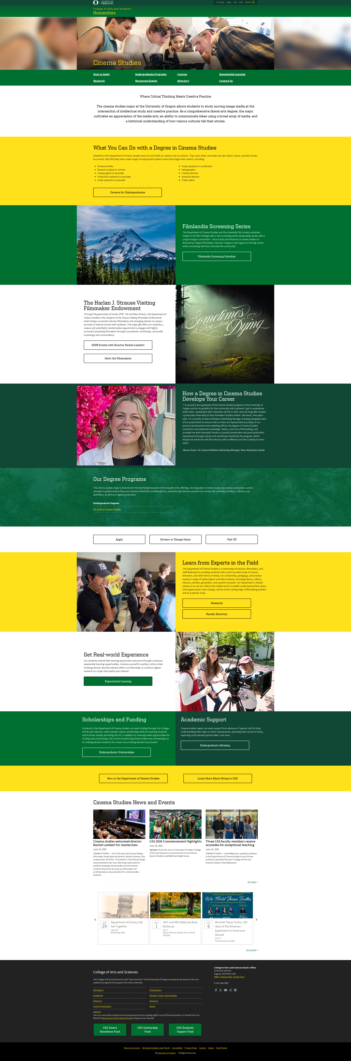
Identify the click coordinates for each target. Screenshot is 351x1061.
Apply (229, 2)
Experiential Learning (232, 74)
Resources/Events (146, 81)
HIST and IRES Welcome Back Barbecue (175, 918)
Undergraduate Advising (215, 745)
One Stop (220, 2)
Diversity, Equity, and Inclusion (163, 995)
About (152, 1006)
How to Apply (101, 74)
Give (241, 2)
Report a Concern (132, 1047)
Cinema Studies (117, 62)
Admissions (98, 990)
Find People (221, 1047)
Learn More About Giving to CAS (218, 778)
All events (251, 950)
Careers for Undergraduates (127, 192)
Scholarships (155, 990)
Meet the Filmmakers (118, 358)
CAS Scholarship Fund (147, 1029)
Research (99, 81)
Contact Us (226, 81)
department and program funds (117, 1018)
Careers (202, 1047)
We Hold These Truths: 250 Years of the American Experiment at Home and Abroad (227, 918)
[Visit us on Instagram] (230, 990)
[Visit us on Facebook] (216, 990)
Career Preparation (102, 1006)
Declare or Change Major (175, 539)
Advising (97, 1011)
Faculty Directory (216, 614)
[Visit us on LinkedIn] (235, 990)
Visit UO (232, 539)
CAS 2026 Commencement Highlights (175, 841)
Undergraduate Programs (151, 74)
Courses (182, 74)
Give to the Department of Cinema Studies (133, 778)
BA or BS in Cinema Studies (107, 509)
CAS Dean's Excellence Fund (110, 1029)
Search (248, 2)
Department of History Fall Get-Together (123, 918)
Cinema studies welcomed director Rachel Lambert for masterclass (117, 843)
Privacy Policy (191, 1047)
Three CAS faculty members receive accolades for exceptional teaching (230, 843)
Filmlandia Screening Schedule (217, 256)
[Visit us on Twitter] (220, 990)
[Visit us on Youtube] (225, 990)
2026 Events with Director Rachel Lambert (118, 345)
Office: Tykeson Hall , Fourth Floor (229, 976)
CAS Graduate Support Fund (185, 1029)
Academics (98, 995)
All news (251, 882)
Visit (235, 2)
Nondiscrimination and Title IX (156, 1047)
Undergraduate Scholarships (116, 752)
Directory (183, 81)
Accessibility (177, 1047)
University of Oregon (166, 1053)
